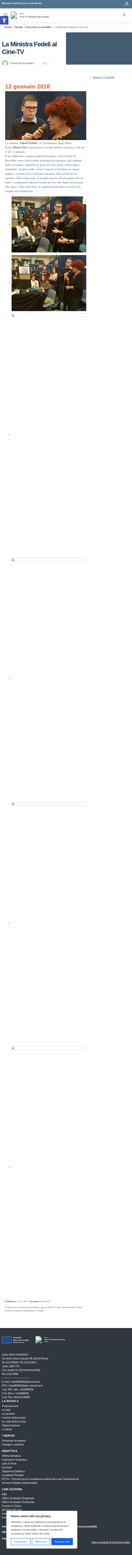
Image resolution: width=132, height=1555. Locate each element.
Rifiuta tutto (41, 1541)
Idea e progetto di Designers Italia (111, 1542)
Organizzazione (11, 1425)
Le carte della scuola (14, 1421)
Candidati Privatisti (13, 1475)
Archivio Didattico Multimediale (19, 1483)
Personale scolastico (14, 1440)
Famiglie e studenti (13, 1444)
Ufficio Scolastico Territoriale (18, 1502)
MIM (4, 1494)
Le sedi (6, 1410)
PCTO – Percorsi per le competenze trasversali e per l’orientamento (40, 1479)
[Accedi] (127, 3)
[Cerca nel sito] (124, 15)
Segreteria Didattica (13, 1471)
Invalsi (5, 1513)
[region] (41, 1530)
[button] (4, 20)
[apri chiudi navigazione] (5, 15)
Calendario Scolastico (14, 1459)
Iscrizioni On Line (12, 1509)
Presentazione (10, 1406)
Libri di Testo (9, 1463)
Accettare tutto (62, 1541)
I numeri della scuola (14, 1417)
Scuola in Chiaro (11, 1506)
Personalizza (20, 1541)
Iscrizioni (7, 1467)
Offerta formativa (11, 1455)
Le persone (8, 1413)
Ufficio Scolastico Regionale (18, 1498)
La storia (7, 1429)
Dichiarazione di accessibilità (79, 1526)
